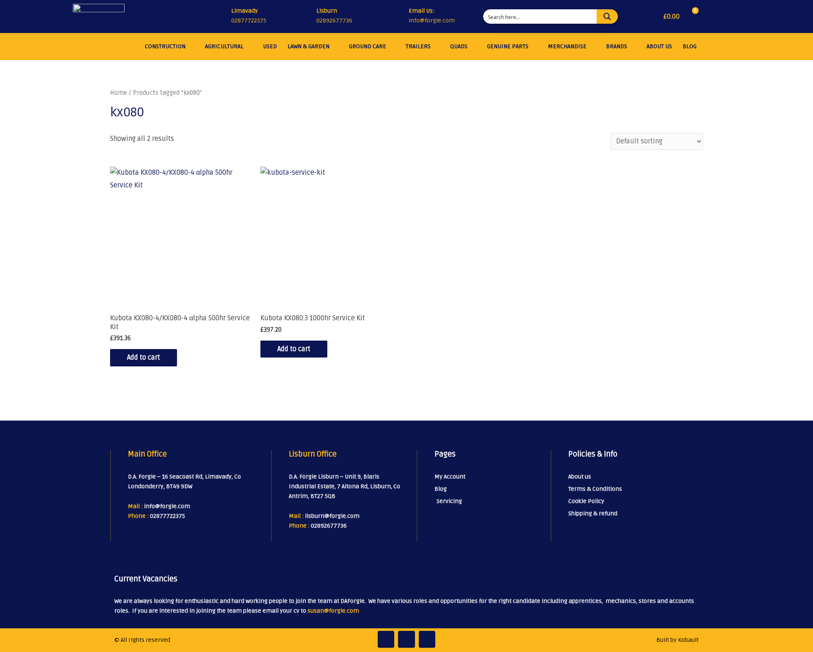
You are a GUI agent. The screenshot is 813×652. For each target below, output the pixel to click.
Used (270, 46)
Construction (165, 46)
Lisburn (326, 10)
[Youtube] (427, 639)
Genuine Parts (507, 46)
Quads (458, 46)
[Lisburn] (307, 16)
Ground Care (367, 46)
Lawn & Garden (308, 46)
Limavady (244, 10)
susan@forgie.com (333, 610)
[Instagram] (406, 639)
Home (118, 92)
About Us (659, 46)
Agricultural (224, 46)
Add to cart (143, 357)
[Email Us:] (400, 17)
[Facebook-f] (386, 639)
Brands (616, 46)
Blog (690, 46)
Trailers (418, 46)
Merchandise (567, 46)
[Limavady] (221, 16)
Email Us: (421, 10)
